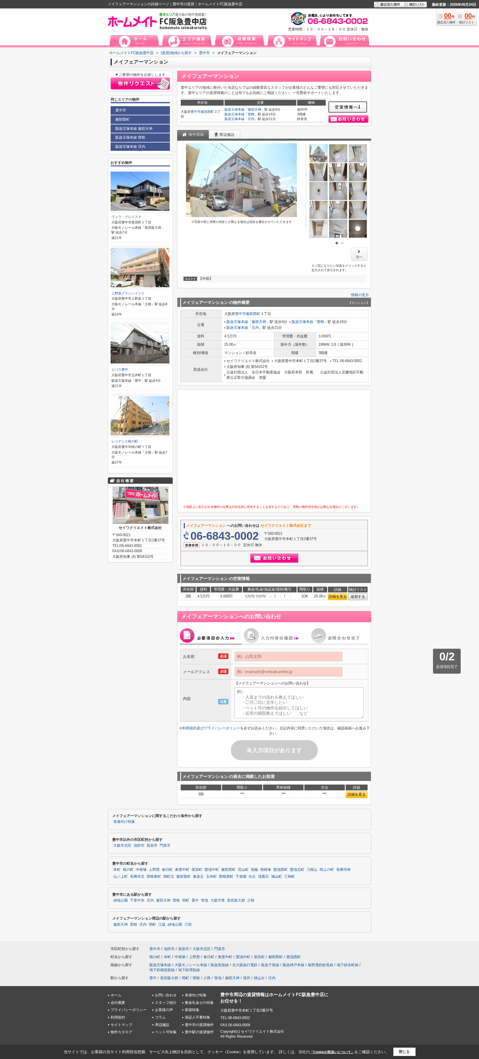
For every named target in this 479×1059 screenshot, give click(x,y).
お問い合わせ (166, 995)
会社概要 (118, 1003)
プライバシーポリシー (222, 728)
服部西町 (207, 112)
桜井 (246, 978)
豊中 (195, 900)
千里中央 (137, 900)
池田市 (139, 845)
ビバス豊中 (119, 369)
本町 (117, 870)
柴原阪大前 (236, 900)
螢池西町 (280, 870)
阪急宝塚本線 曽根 (130, 137)
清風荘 (263, 877)
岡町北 (168, 877)
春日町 (167, 870)
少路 (250, 900)
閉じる (404, 1052)
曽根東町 (154, 877)
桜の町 (128, 870)
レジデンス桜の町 (124, 441)
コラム (160, 1017)
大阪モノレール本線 (191, 965)
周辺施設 (162, 1025)
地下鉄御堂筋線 (162, 970)
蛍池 (204, 900)
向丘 (252, 877)
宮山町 (243, 870)
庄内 (251, 119)
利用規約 (189, 728)
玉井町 (211, 877)
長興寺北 (137, 877)
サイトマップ (121, 1025)
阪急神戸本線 (293, 965)
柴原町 (197, 870)
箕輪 (254, 870)
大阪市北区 (122, 845)
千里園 (241, 877)
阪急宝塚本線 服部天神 (133, 128)
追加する (358, 596)
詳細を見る (338, 596)
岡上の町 (327, 870)
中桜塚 (141, 870)
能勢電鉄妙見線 (320, 965)
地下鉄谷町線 (347, 965)
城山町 (276, 877)
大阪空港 (217, 900)
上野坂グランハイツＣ (128, 293)
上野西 (154, 870)
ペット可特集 (166, 1032)
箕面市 (152, 845)
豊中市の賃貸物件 (199, 1025)
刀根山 (312, 870)
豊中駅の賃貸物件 (199, 1032)
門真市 (165, 845)
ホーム (116, 995)
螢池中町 (212, 870)
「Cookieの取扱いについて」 (332, 1052)
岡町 (185, 900)
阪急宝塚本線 (234, 109)
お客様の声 (164, 1010)
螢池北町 (297, 870)
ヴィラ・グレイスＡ (126, 217)
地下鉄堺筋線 (189, 970)
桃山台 (259, 978)
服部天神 (254, 109)
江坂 (161, 924)
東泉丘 (198, 877)
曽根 (251, 114)
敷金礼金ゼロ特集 (199, 1003)
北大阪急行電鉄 (245, 965)
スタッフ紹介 (166, 1003)
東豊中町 (182, 870)
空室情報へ (346, 107)
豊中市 (196, 112)
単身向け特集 (124, 822)
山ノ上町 (120, 877)
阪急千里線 (270, 965)
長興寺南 (343, 870)
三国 (188, 924)
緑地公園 (120, 900)
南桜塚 (265, 870)
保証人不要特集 (197, 1017)
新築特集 (192, 1010)
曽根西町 (226, 877)
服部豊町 (183, 877)
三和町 (289, 877)
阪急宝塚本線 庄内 (130, 146)
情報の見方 (360, 295)
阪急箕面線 (220, 965)
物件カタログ (121, 1032)
